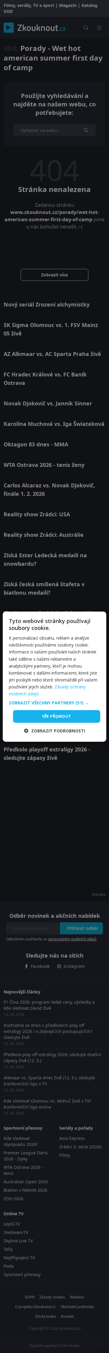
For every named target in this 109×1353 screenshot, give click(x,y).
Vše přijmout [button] (56, 716)
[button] (54, 703)
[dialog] (54, 676)
